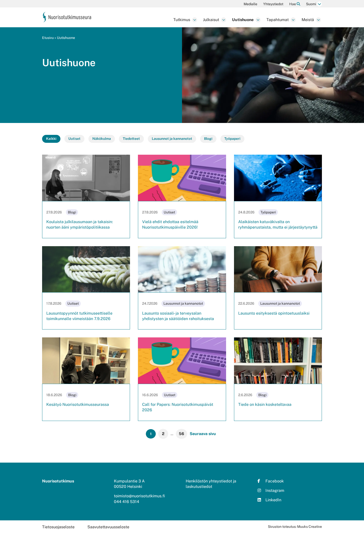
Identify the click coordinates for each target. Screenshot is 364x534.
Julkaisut (211, 19)
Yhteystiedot (273, 4)
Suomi (311, 4)
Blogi (208, 139)
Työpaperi (232, 139)
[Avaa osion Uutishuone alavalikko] (258, 19)
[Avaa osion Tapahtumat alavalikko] (293, 19)
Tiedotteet (131, 139)
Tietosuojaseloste (58, 527)
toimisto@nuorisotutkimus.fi (139, 496)
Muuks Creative (309, 527)
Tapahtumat (277, 19)
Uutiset (74, 139)
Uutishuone (243, 19)
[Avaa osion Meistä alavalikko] (318, 19)
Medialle (250, 4)
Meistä (308, 19)
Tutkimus (181, 19)
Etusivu (48, 38)
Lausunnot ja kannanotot (172, 139)
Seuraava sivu (203, 433)
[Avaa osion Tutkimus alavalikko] (194, 19)
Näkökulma (101, 139)
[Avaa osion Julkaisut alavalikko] (223, 19)
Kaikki (51, 139)
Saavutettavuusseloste (108, 527)
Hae (293, 4)
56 (181, 433)
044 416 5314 (126, 501)
